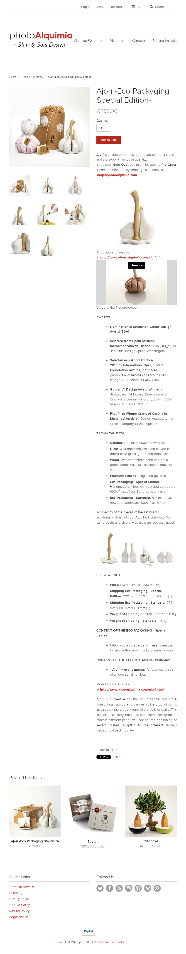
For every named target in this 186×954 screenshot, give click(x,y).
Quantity (102, 120)
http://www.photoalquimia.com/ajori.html (131, 257)
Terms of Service (21, 887)
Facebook (109, 888)
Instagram (128, 888)
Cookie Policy (19, 905)
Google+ (157, 888)
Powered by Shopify (111, 942)
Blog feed (119, 888)
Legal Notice (18, 917)
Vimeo (147, 888)
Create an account (109, 7)
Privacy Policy (19, 899)
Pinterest (138, 888)
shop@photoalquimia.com (116, 175)
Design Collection (32, 76)
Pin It (116, 757)
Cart (140, 7)
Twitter (100, 888)
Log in (86, 7)
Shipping (15, 893)
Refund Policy (19, 911)
